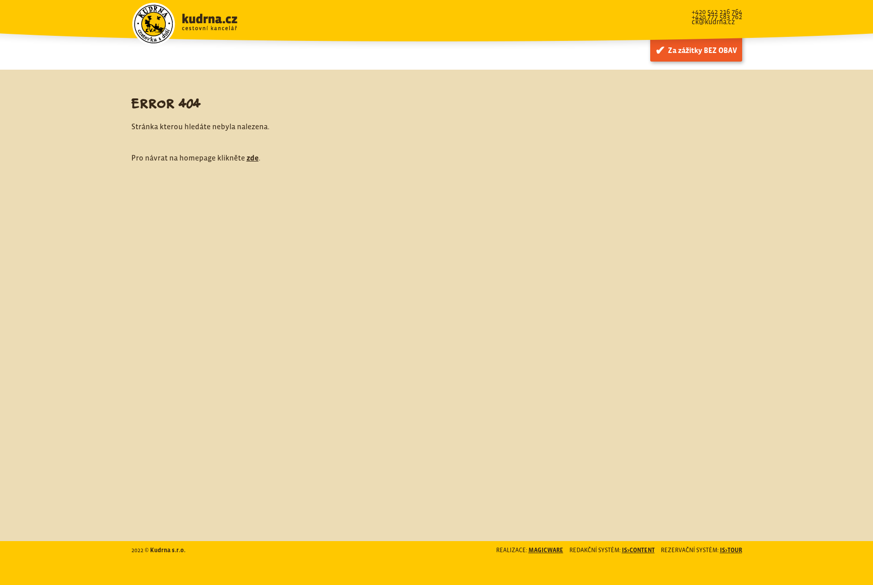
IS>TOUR (731, 550)
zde (253, 157)
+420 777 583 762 (717, 16)
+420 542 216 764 (717, 11)
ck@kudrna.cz (713, 21)
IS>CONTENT (638, 550)
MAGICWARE (545, 550)
